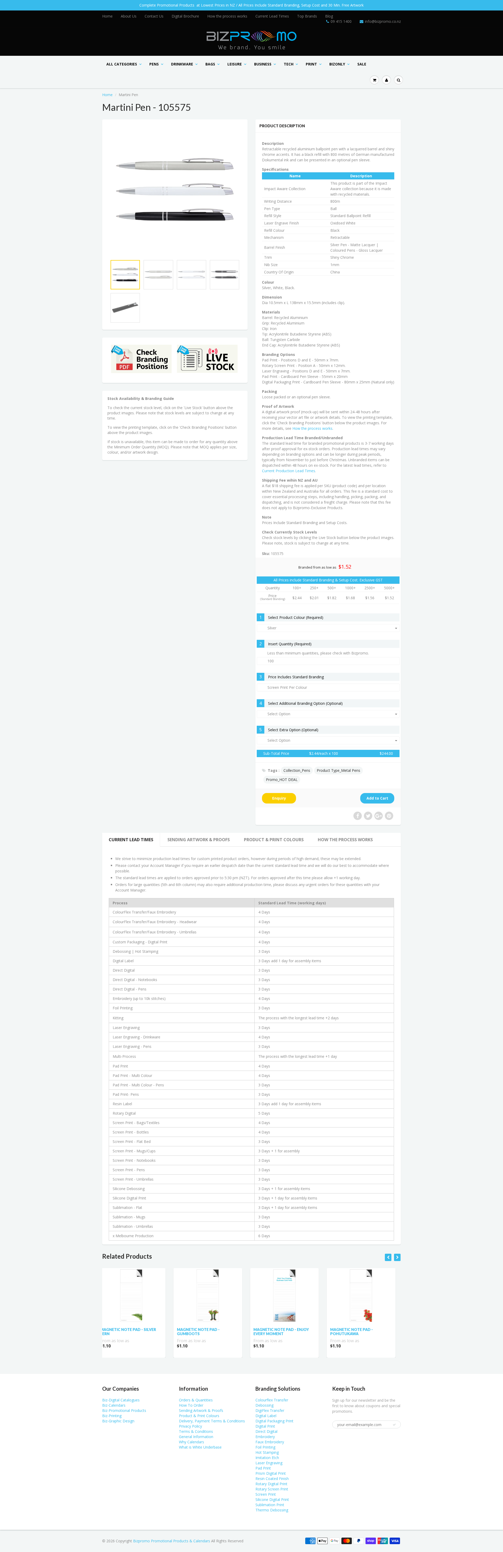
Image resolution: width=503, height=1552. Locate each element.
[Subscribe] (273, 57)
